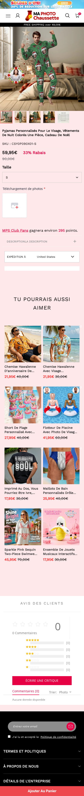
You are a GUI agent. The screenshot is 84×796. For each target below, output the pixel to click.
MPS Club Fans (15, 230)
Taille (6, 167)
